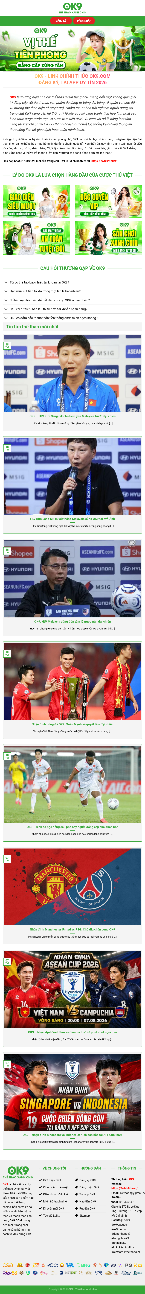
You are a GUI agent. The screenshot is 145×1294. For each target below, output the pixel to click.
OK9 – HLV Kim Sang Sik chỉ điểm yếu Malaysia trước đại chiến (73, 416)
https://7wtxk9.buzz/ (104, 161)
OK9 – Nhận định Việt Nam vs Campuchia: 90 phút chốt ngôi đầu (72, 1032)
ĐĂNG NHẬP (84, 20)
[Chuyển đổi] (6, 283)
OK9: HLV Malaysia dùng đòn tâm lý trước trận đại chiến (72, 621)
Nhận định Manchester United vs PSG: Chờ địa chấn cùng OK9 (72, 929)
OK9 (5, 1184)
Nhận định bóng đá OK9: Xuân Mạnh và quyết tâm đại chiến (73, 724)
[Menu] (5, 8)
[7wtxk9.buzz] (72, 8)
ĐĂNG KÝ (61, 20)
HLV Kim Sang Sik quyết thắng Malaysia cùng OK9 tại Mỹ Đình (72, 519)
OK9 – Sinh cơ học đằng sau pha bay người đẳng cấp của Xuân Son (72, 827)
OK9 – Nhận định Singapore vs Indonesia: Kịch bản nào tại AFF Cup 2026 (73, 1135)
